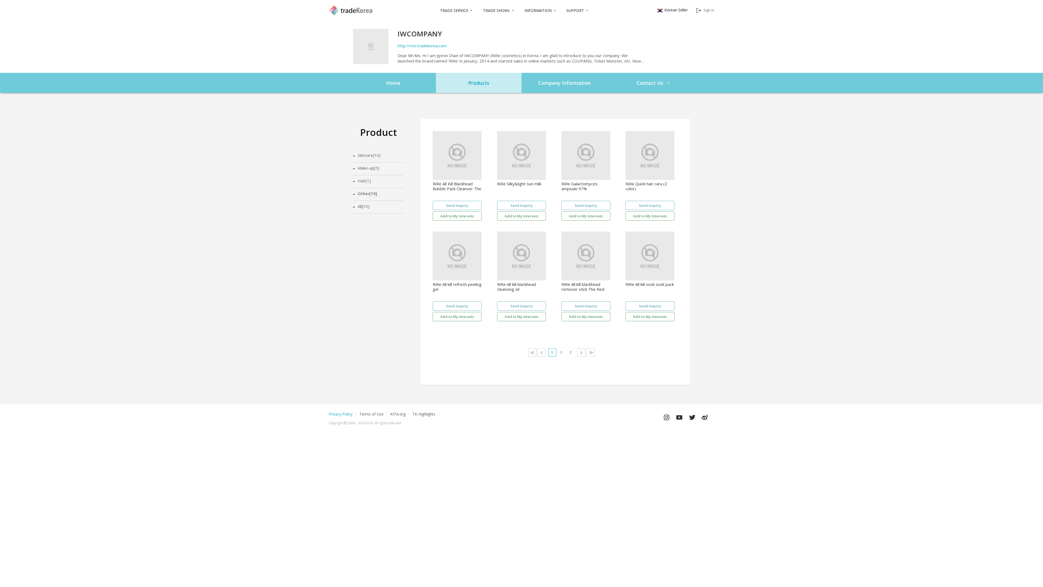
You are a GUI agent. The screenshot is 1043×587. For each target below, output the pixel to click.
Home (393, 83)
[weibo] (705, 416)
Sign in (708, 10)
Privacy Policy (341, 414)
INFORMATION (538, 10)
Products (478, 83)
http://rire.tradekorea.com (422, 45)
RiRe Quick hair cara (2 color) (646, 186)
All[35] (363, 206)
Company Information (564, 83)
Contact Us (650, 83)
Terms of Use (371, 414)
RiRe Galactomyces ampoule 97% (579, 186)
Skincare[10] (369, 155)
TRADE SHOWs (496, 10)
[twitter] (692, 416)
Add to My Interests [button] (457, 216)
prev (545, 352)
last (594, 352)
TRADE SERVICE (454, 10)
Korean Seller (676, 10)
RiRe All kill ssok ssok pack (650, 284)
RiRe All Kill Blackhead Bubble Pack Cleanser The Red (457, 186)
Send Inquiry (457, 205)
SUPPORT (575, 10)
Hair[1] (364, 180)
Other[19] (367, 193)
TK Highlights (423, 414)
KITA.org (398, 414)
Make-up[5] (368, 168)
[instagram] (666, 416)
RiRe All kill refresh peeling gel (457, 287)
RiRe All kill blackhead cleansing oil (516, 287)
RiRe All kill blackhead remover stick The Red (582, 287)
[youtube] (679, 416)
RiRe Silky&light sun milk (519, 183)
